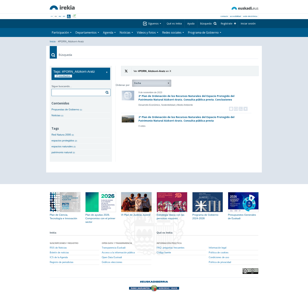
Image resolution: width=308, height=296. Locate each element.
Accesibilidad (235, 16)
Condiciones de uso (219, 257)
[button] (151, 83)
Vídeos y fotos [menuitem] (146, 32)
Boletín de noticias (59, 252)
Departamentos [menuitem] (86, 32)
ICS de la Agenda (59, 257)
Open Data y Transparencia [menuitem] (117, 243)
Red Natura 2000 (63, 134)
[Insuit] (69, 16)
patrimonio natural (63, 152)
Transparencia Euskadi (113, 248)
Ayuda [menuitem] (190, 23)
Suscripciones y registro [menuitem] (64, 243)
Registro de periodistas (61, 262)
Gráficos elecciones (112, 262)
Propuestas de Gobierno (67, 109)
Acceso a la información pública (118, 252)
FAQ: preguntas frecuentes (170, 248)
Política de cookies (219, 252)
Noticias (57, 115)
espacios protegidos (64, 140)
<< (52, 16)
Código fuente (164, 252)
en (64, 16)
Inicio (53, 41)
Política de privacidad (220, 262)
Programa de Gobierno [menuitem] (203, 32)
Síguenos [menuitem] (153, 23)
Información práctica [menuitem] (169, 243)
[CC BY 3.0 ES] (250, 271)
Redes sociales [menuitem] (172, 32)
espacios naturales (64, 146)
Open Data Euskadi (112, 257)
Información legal (217, 248)
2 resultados (63, 76)
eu (60, 16)
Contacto (224, 16)
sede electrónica (250, 16)
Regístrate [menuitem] (226, 23)
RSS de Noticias (58, 248)
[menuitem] (207, 23)
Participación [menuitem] (61, 32)
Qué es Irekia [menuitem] (174, 23)
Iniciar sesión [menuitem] (248, 23)
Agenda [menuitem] (108, 32)
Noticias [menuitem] (125, 32)
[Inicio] (62, 7)
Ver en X (152, 71)
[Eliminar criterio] (106, 72)
